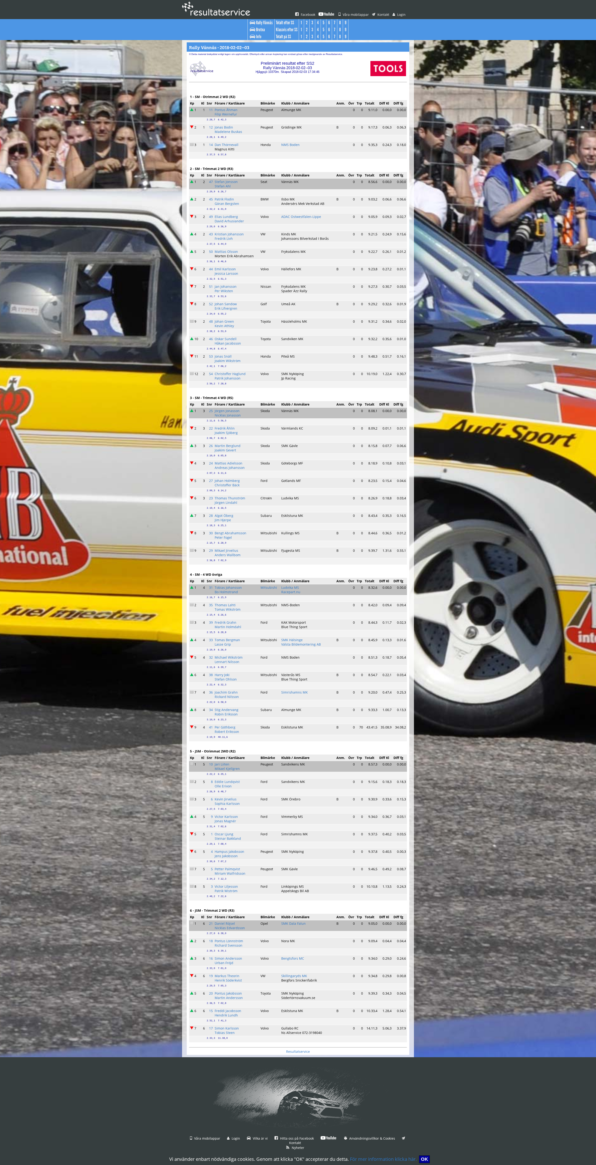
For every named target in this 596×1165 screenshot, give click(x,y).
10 (211, 764)
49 (211, 216)
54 (211, 374)
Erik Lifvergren (226, 308)
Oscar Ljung (224, 834)
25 (211, 411)
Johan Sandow (226, 304)
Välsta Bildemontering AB (301, 644)
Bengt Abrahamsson (230, 533)
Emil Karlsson (225, 269)
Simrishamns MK (294, 692)
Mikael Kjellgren (227, 768)
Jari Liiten (222, 764)
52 (211, 304)
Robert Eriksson (227, 731)
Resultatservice (298, 1051)
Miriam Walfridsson (230, 873)
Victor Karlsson (226, 816)
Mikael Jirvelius (226, 550)
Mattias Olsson (226, 251)
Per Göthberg (225, 727)
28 (211, 515)
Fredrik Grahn (225, 622)
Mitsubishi (269, 587)
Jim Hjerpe (223, 520)
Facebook (307, 14)
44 (211, 269)
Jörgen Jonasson (227, 411)
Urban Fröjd (224, 963)
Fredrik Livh (224, 238)
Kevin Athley (224, 326)
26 (211, 446)
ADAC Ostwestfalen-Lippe (301, 216)
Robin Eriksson (226, 714)
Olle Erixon (223, 786)
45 (211, 199)
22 (211, 428)
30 (211, 533)
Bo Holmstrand (226, 592)
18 (211, 941)
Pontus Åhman (226, 110)
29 (211, 550)
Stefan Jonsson (226, 181)
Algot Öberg (224, 515)
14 (211, 144)
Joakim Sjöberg (226, 432)
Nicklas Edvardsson (230, 928)
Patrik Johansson (227, 378)
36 (211, 692)
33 (211, 640)
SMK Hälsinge (292, 640)
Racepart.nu (290, 592)
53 (211, 356)
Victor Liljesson (226, 886)
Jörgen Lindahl (226, 502)
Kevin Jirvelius (226, 799)
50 (211, 251)
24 (211, 463)
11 (211, 110)
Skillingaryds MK (294, 976)
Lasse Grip (223, 644)
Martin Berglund (227, 446)
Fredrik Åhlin (225, 428)
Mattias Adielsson (228, 463)
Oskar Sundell (226, 339)
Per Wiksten (224, 291)
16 (211, 958)
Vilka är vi (260, 1138)
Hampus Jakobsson (229, 851)
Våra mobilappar (355, 14)
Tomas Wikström (227, 609)
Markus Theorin (227, 976)
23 (211, 498)
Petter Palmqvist (227, 869)
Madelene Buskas (228, 131)
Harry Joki (222, 675)
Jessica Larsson (226, 273)
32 (211, 657)
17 (211, 1028)
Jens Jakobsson (226, 856)
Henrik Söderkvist (228, 980)
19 (211, 976)
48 (211, 321)
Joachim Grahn (226, 692)
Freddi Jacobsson (228, 1011)
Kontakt (382, 14)
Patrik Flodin (224, 199)
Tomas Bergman (227, 640)
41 (211, 727)
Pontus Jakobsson (228, 993)
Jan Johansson (226, 286)
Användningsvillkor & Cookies (371, 1138)
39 (211, 622)
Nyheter (297, 1147)
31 (211, 587)
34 (211, 710)
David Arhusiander (229, 221)
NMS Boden (290, 144)
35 (211, 605)
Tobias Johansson (228, 587)
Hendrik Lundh (226, 1015)
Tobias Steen (225, 1032)
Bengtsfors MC (292, 958)
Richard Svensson (228, 945)
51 (211, 286)
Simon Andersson (228, 958)
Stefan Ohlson (226, 679)
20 (211, 993)
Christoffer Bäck (227, 485)
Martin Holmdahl (228, 627)
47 (211, 181)
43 (211, 234)
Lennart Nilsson (227, 662)
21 (211, 923)
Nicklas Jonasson (228, 415)
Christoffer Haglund (230, 374)
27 (211, 480)
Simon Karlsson (227, 1028)
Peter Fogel (223, 537)
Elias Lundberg (226, 216)
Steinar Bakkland (228, 838)
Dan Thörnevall (226, 144)
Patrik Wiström (226, 891)
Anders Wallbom (227, 555)
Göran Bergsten (227, 203)
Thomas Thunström (230, 498)
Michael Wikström (229, 657)
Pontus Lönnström (229, 941)
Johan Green (224, 321)
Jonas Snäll (223, 356)
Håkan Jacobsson (228, 343)
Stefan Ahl (223, 186)
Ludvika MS (290, 587)
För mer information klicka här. (383, 1159)
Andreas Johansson (230, 467)
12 (211, 127)
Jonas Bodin (224, 127)
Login (401, 14)
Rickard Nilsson (227, 696)
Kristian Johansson (229, 234)
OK (424, 1159)
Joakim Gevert (225, 450)
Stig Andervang (226, 710)
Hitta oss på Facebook (296, 1138)
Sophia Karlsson (227, 803)
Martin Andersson (229, 998)
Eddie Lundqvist (227, 781)
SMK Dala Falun (293, 923)
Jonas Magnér (225, 821)
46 (211, 339)
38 (211, 675)
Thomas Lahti (225, 605)
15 (211, 1011)
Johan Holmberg (227, 480)
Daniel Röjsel (225, 923)
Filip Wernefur (226, 114)
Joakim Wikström (227, 361)
